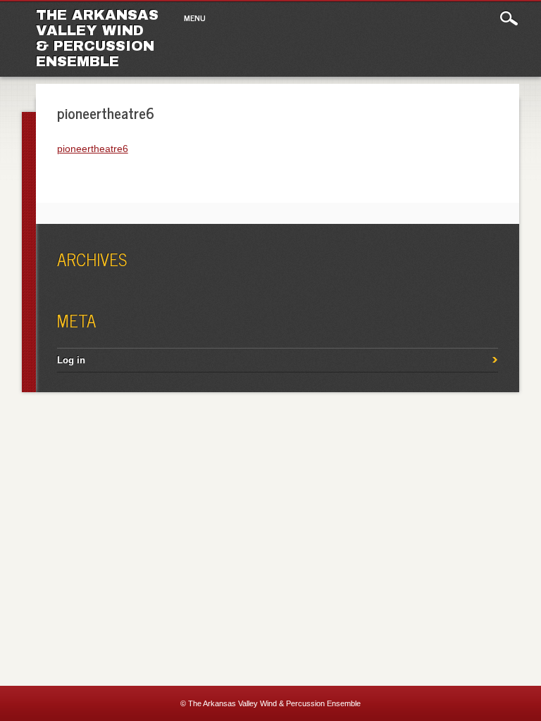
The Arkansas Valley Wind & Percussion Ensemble (97, 38)
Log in (71, 360)
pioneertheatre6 (92, 148)
